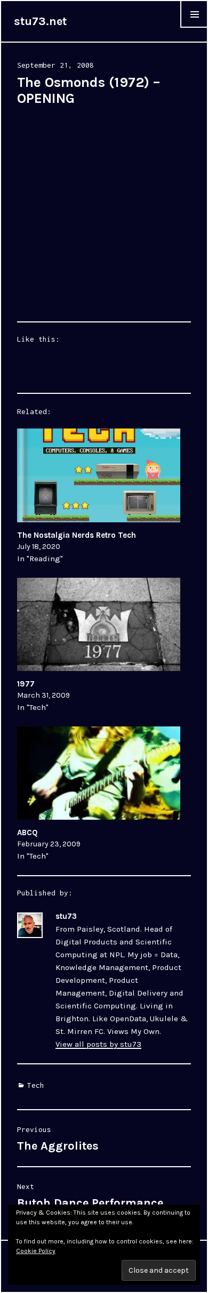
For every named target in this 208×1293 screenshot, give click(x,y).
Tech (35, 1085)
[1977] (99, 624)
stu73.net (40, 21)
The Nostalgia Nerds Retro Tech (76, 535)
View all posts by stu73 (98, 1044)
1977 (26, 684)
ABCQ (27, 832)
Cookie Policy (35, 1251)
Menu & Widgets (194, 27)
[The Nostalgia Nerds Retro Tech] (99, 475)
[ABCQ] (99, 773)
